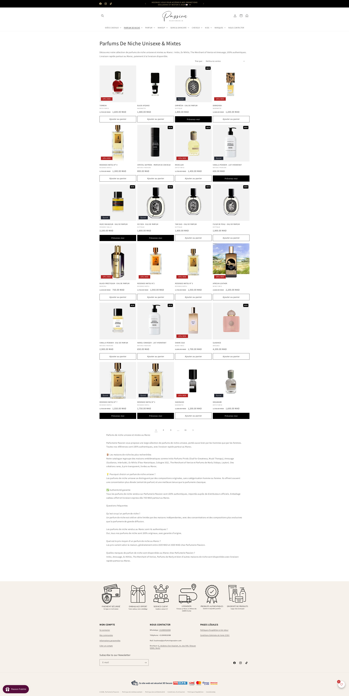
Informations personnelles (110, 640)
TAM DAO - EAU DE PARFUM (186, 224)
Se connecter (105, 630)
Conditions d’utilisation (176, 692)
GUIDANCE (217, 343)
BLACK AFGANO (143, 105)
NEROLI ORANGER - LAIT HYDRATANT (151, 343)
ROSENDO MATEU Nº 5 (146, 402)
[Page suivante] (193, 430)
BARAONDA (217, 105)
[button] (103, 16)
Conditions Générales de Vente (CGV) (215, 635)
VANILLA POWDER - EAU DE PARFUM (114, 343)
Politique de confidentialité (155, 692)
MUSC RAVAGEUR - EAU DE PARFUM (113, 224)
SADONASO (179, 402)
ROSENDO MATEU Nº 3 (184, 283)
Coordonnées (211, 692)
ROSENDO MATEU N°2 (145, 283)
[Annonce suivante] (204, 3)
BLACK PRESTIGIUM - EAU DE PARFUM (114, 283)
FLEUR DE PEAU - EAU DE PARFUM (226, 224)
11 (185, 430)
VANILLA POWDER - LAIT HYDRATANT (227, 165)
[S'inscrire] (145, 662)
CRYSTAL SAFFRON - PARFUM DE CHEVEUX (154, 165)
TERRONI (103, 105)
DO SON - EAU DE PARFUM (147, 224)
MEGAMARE (217, 402)
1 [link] (156, 430)
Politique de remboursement (132, 692)
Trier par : (199, 61)
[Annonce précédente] (145, 3)
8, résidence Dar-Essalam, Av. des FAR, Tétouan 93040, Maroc (173, 647)
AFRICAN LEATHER (220, 283)
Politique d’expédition (195, 692)
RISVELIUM (179, 165)
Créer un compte (106, 646)
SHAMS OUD (180, 343)
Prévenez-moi (193, 119)
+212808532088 (165, 630)
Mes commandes (106, 635)
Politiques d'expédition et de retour (214, 630)
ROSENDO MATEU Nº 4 (108, 165)
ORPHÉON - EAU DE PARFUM (186, 105)
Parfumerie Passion (112, 692)
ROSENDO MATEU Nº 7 (108, 402)
